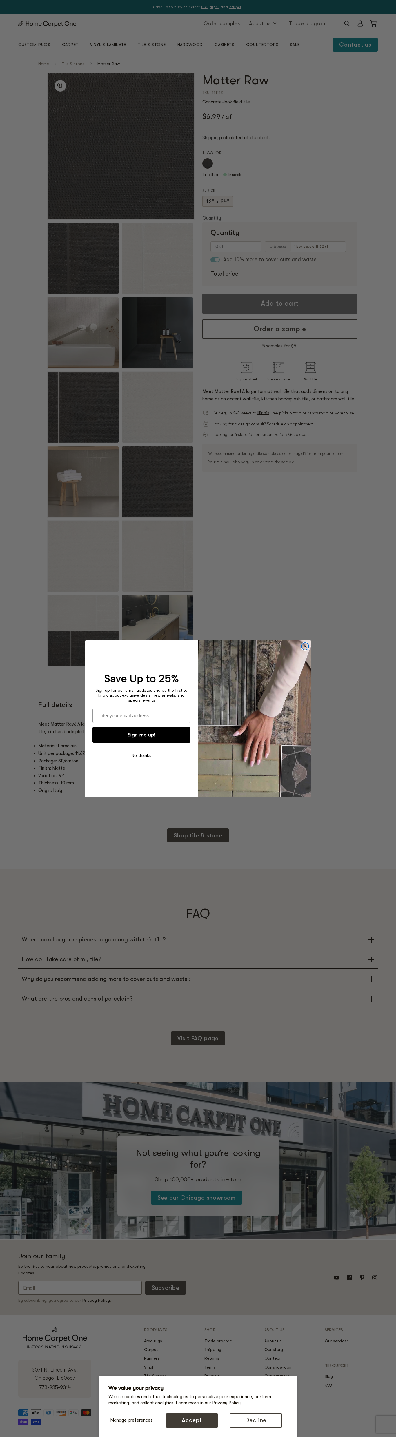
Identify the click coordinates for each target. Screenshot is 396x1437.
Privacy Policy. (227, 1402)
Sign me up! (141, 734)
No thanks (141, 756)
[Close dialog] (305, 646)
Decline (256, 1420)
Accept (192, 1420)
